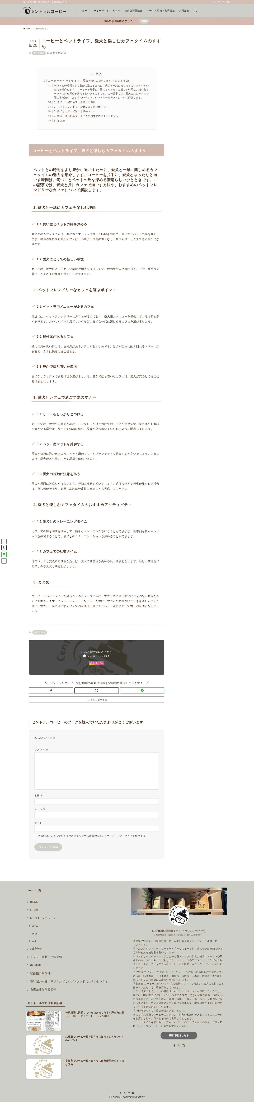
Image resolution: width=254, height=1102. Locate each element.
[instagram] (224, 2)
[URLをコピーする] (4, 561)
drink (35, 926)
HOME (34, 910)
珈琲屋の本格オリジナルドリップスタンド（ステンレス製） (69, 981)
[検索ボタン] (195, 10)
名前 (38, 795)
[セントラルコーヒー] (45, 10)
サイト (38, 822)
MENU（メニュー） (43, 918)
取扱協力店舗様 (40, 973)
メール (39, 809)
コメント (41, 749)
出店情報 (36, 965)
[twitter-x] (219, 2)
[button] (51, 690)
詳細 (144, 21)
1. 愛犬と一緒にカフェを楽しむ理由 (75, 102)
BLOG (34, 901)
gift (34, 941)
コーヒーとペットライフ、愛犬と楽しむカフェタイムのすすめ (88, 80)
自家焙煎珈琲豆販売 (43, 989)
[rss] (228, 2)
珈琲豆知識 (39, 53)
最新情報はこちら (179, 1035)
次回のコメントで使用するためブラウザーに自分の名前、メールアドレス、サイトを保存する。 (93, 835)
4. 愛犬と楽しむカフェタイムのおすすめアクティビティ (86, 116)
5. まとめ (59, 120)
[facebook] (215, 2)
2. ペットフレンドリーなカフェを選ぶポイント (81, 106)
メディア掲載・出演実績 (46, 956)
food (35, 933)
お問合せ (36, 948)
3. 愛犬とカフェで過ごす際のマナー (75, 111)
